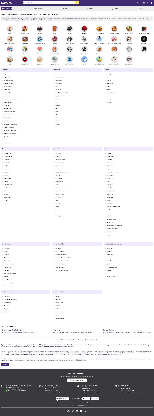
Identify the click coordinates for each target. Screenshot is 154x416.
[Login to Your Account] (152, 3)
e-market (54, 19)
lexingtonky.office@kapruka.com (56, 392)
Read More (5, 364)
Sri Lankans (81, 405)
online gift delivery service (51, 346)
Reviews (85, 402)
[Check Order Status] (148, 3)
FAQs (104, 402)
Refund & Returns (92, 402)
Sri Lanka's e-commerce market (35, 359)
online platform (40, 351)
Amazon (103, 351)
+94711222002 (22, 390)
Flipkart (111, 351)
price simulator (145, 351)
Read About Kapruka (77, 402)
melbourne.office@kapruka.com (132, 392)
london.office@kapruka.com (92, 392)
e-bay (106, 351)
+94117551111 (16, 387)
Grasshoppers (141, 359)
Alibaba (117, 351)
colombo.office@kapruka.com (16, 389)
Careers (100, 402)
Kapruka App (79, 398)
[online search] (77, 2)
